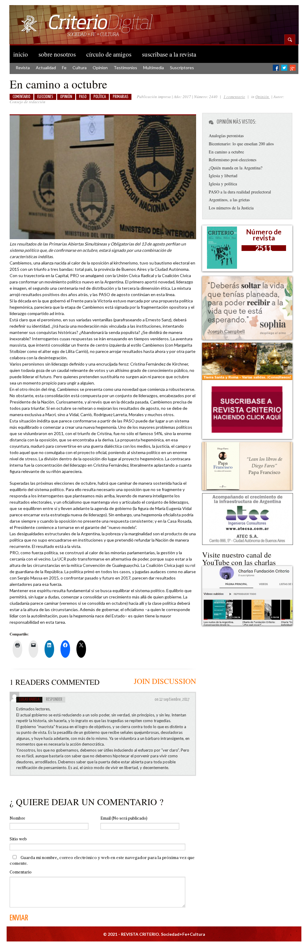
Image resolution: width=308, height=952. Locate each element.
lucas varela (29, 699)
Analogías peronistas (226, 135)
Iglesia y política (223, 184)
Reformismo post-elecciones (232, 159)
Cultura (79, 67)
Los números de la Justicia (231, 208)
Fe (64, 67)
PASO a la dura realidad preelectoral (240, 192)
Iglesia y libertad (223, 175)
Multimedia (153, 67)
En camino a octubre (226, 152)
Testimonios (125, 67)
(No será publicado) (123, 818)
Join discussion (165, 681)
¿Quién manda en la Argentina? (235, 168)
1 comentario (234, 96)
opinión (66, 97)
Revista (23, 67)
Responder (54, 699)
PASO (83, 97)
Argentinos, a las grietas (229, 199)
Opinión (262, 96)
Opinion (100, 67)
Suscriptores (182, 67)
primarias (120, 97)
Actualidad (46, 67)
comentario (21, 97)
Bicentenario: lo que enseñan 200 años (241, 144)
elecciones (45, 97)
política (100, 97)
